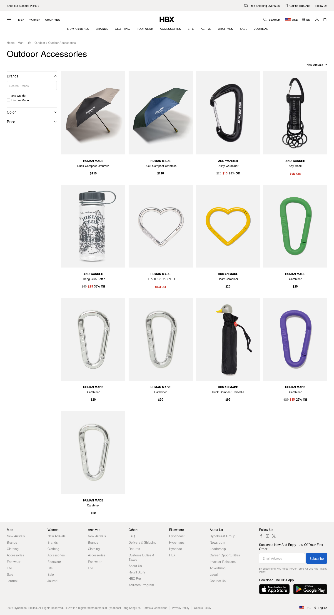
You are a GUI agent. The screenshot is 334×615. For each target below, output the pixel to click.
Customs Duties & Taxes (141, 557)
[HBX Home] (167, 19)
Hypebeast (176, 536)
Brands (12, 76)
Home (11, 43)
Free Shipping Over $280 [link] (265, 5)
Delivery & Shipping (143, 542)
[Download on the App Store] (274, 589)
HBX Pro (135, 578)
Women (35, 19)
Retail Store (137, 572)
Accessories (15, 555)
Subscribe (316, 558)
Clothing (13, 549)
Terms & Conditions (155, 608)
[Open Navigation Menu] (9, 19)
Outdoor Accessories (62, 43)
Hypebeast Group (222, 536)
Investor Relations (223, 562)
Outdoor (40, 43)
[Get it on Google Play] (310, 589)
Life (29, 43)
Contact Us (218, 581)
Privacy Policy (180, 608)
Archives (52, 19)
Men (21, 19)
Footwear (13, 562)
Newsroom (217, 542)
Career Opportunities (225, 555)
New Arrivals (16, 536)
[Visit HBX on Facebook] (261, 536)
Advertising (218, 568)
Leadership (218, 549)
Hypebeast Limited (25, 608)
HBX (172, 555)
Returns (134, 549)
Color (11, 112)
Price (11, 121)
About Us (135, 566)
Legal (214, 574)
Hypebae (175, 549)
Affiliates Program (141, 585)
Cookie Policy (202, 608)
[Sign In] (317, 19)
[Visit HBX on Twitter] (274, 536)
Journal (12, 581)
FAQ (132, 536)
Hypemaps (176, 542)
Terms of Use (305, 568)
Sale (10, 574)
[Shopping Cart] (325, 19)
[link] (23, 5)
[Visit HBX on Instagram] (267, 536)
